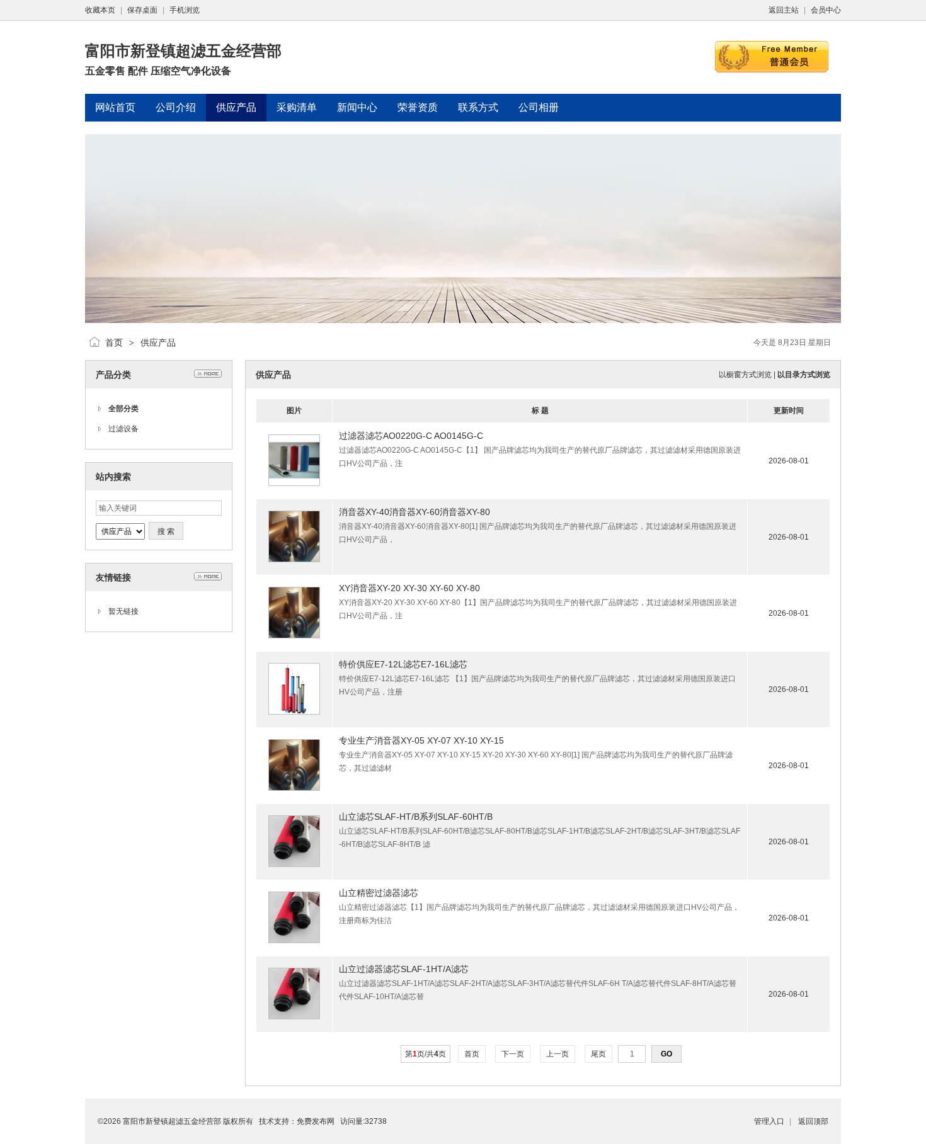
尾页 (598, 1054)
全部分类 (123, 408)
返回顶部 (813, 1121)
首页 (114, 342)
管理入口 (769, 1121)
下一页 (513, 1054)
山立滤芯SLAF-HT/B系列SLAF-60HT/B (416, 817)
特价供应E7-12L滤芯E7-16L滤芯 (403, 664)
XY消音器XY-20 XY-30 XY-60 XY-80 (409, 588)
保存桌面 (142, 10)
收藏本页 (100, 10)
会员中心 (826, 10)
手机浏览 (184, 10)
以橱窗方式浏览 (745, 374)
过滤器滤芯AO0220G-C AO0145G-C (411, 436)
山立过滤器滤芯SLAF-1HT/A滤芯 (404, 969)
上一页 (557, 1054)
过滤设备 (123, 428)
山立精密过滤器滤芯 (378, 893)
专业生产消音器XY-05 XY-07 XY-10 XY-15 (421, 740)
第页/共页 (425, 1054)
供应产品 (158, 342)
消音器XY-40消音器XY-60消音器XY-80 (414, 512)
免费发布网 (315, 1121)
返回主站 (784, 10)
